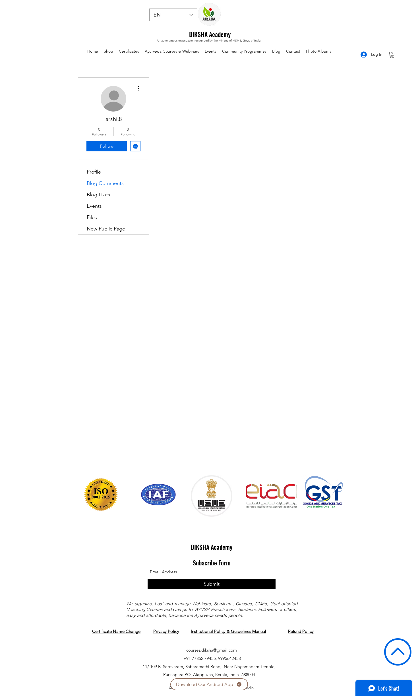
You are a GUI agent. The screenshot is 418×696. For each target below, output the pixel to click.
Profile (94, 172)
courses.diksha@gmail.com (211, 650)
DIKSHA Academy (210, 34)
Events (94, 206)
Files (92, 217)
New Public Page (106, 229)
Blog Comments (105, 183)
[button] (391, 55)
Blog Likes (98, 194)
